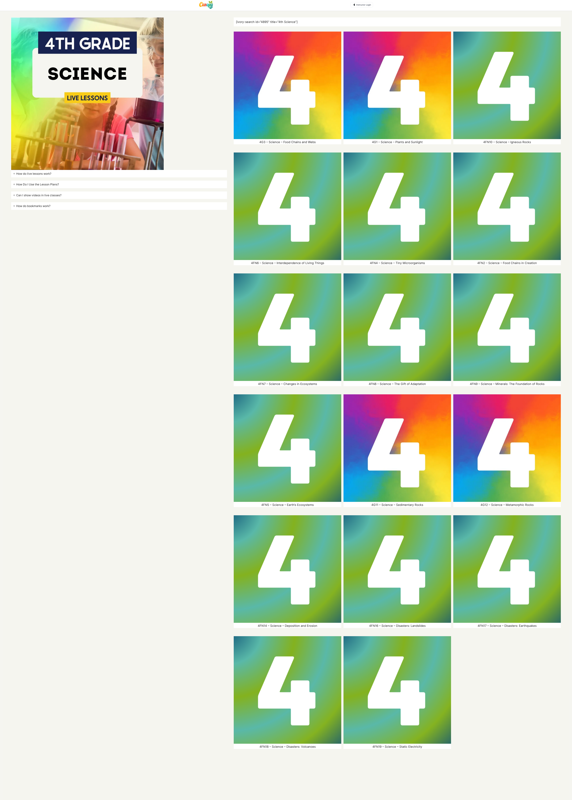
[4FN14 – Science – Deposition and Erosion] (287, 569)
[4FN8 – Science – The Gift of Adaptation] (397, 327)
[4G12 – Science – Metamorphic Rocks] (507, 448)
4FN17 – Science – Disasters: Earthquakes (507, 626)
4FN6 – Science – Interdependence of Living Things (287, 263)
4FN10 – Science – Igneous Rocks (507, 142)
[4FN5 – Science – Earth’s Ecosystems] (287, 448)
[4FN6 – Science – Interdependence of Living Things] (287, 206)
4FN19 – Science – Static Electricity (397, 746)
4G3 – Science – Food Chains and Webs (287, 142)
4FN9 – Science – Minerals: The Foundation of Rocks (507, 384)
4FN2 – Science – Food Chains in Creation (507, 263)
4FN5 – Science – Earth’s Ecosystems (287, 505)
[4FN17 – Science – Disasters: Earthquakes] (507, 569)
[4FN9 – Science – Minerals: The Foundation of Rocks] (507, 327)
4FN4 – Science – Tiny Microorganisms (397, 263)
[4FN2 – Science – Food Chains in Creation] (507, 206)
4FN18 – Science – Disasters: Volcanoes (287, 746)
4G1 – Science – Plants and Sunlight (397, 142)
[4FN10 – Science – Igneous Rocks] (507, 85)
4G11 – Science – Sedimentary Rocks (397, 505)
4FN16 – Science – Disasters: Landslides (397, 626)
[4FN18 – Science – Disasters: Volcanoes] (287, 690)
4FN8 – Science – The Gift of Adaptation (397, 384)
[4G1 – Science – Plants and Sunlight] (397, 85)
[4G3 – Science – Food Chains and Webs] (287, 85)
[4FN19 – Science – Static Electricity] (397, 690)
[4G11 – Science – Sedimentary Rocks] (397, 448)
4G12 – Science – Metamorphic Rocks (507, 505)
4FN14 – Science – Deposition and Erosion (287, 626)
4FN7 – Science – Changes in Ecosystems (287, 384)
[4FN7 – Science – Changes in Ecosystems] (287, 327)
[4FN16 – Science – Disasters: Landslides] (397, 569)
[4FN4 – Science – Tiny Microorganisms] (397, 206)
